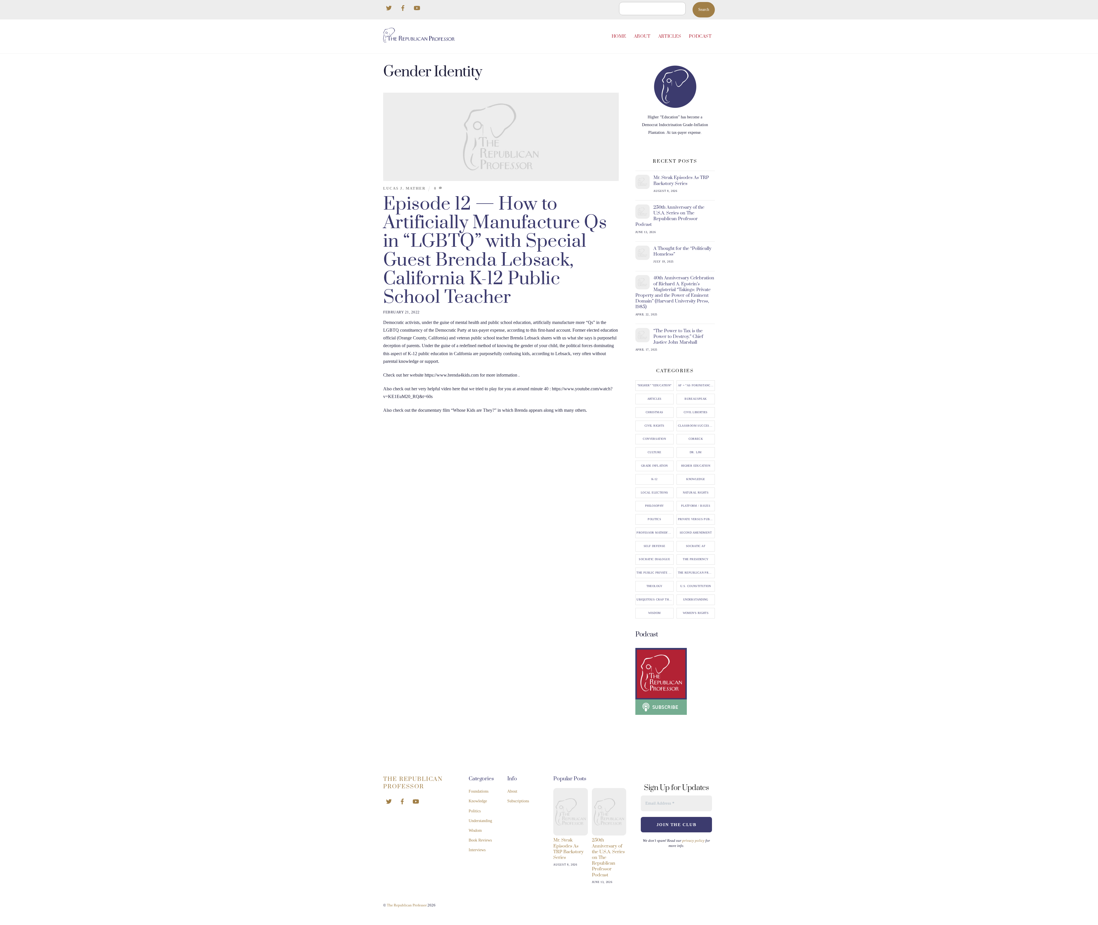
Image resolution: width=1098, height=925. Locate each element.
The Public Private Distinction (654, 572)
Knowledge (695, 479)
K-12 (654, 479)
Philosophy (654, 505)
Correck (696, 438)
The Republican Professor (696, 572)
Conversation (654, 438)
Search (703, 9)
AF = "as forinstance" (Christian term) (696, 385)
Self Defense (654, 546)
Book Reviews (480, 840)
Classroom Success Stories (696, 425)
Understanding (695, 599)
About (642, 36)
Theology (655, 586)
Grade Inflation (654, 465)
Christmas (654, 412)
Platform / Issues (695, 505)
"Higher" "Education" (654, 385)
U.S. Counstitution (695, 586)
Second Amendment (696, 532)
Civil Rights (655, 425)
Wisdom (654, 613)
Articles (669, 36)
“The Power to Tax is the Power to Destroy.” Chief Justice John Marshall (678, 336)
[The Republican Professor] (419, 40)
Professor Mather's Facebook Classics (654, 532)
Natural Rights (696, 492)
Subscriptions (518, 801)
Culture (654, 452)
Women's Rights (696, 613)
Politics (654, 519)
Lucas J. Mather (404, 188)
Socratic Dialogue (654, 559)
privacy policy (693, 840)
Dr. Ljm (696, 452)
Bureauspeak (696, 398)
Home (619, 36)
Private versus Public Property (696, 519)
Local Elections (654, 492)
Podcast (700, 36)
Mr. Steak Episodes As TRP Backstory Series (681, 180)
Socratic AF (695, 546)
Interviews (477, 850)
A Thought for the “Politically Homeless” (682, 251)
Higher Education (695, 465)
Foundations (478, 791)
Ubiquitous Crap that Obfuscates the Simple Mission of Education (654, 599)
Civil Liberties (696, 412)
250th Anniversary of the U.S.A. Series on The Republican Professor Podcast (670, 216)
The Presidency (695, 559)
